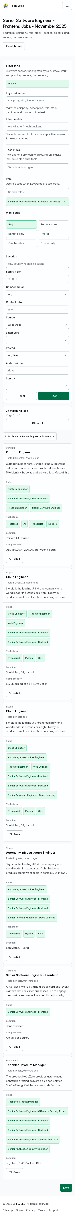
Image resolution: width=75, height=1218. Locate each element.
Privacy (30, 1210)
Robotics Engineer (40, 613)
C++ (40, 658)
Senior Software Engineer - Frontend (28, 498)
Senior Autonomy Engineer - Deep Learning (31, 795)
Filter (53, 395)
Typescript (37, 523)
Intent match (14, 119)
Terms (42, 1210)
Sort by (10, 378)
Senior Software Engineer (46, 508)
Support (53, 1210)
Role (9, 178)
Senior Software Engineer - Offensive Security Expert (37, 1111)
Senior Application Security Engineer (28, 1149)
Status (19, 1210)
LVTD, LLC (19, 1203)
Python (29, 658)
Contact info (14, 302)
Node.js (52, 523)
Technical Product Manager (23, 1101)
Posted (10, 347)
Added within (14, 363)
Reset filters (14, 46)
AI (24, 523)
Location (11, 256)
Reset (21, 395)
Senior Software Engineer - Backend (28, 642)
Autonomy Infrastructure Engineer (26, 757)
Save (16, 558)
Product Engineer (17, 508)
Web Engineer (15, 623)
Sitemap (8, 1210)
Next (66, 1187)
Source (10, 317)
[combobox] (37, 167)
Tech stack (13, 149)
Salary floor (13, 271)
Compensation (15, 286)
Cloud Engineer (16, 613)
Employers (12, 332)
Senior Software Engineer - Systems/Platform (33, 1139)
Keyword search (16, 93)
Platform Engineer (18, 489)
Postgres (13, 523)
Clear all (37, 423)
